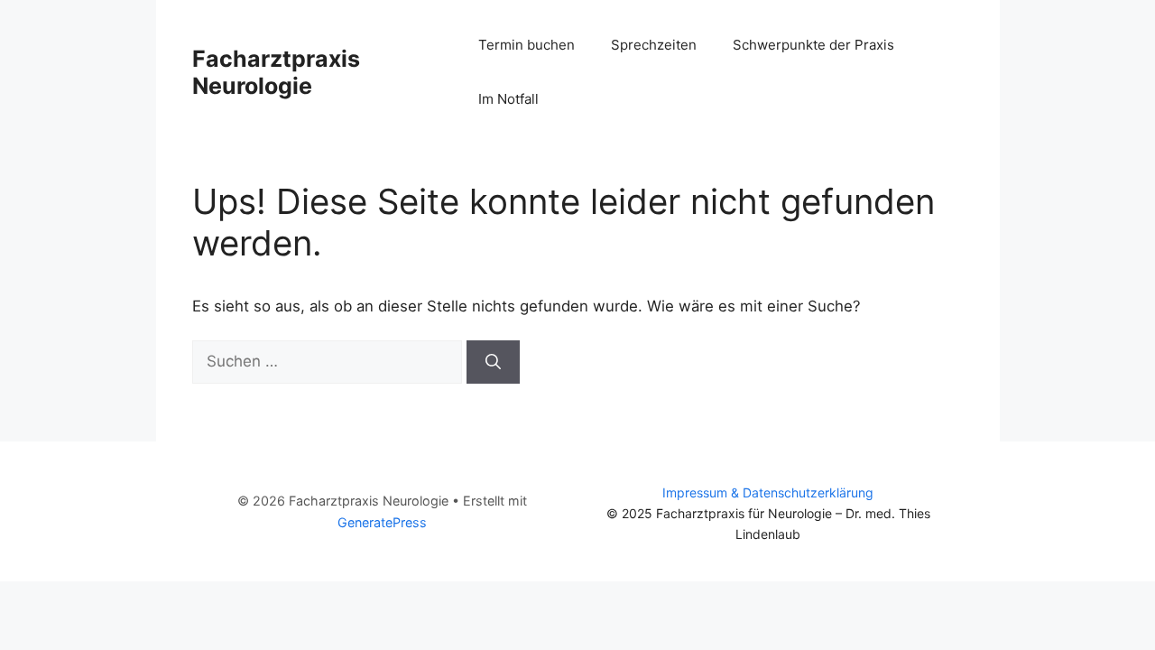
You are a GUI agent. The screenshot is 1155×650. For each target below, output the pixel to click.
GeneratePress (382, 522)
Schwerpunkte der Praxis (813, 44)
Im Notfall (508, 98)
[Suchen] (493, 362)
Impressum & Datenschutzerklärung (767, 492)
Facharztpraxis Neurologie (276, 72)
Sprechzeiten (654, 44)
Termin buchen (526, 44)
